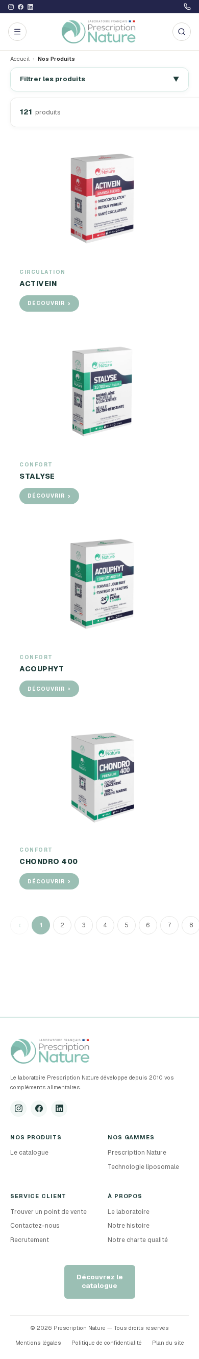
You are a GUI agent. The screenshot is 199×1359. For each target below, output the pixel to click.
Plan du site (168, 1343)
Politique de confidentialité (106, 1343)
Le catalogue (29, 1152)
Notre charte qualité (138, 1240)
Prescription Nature (137, 1152)
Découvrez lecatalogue (100, 1281)
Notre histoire (129, 1225)
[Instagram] (18, 1108)
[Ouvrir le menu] (17, 31)
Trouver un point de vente (48, 1211)
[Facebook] (39, 1108)
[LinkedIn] (59, 1108)
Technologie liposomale (143, 1166)
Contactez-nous (35, 1225)
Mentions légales (38, 1343)
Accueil (20, 59)
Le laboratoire (129, 1211)
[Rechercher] (181, 31)
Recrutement (29, 1240)
